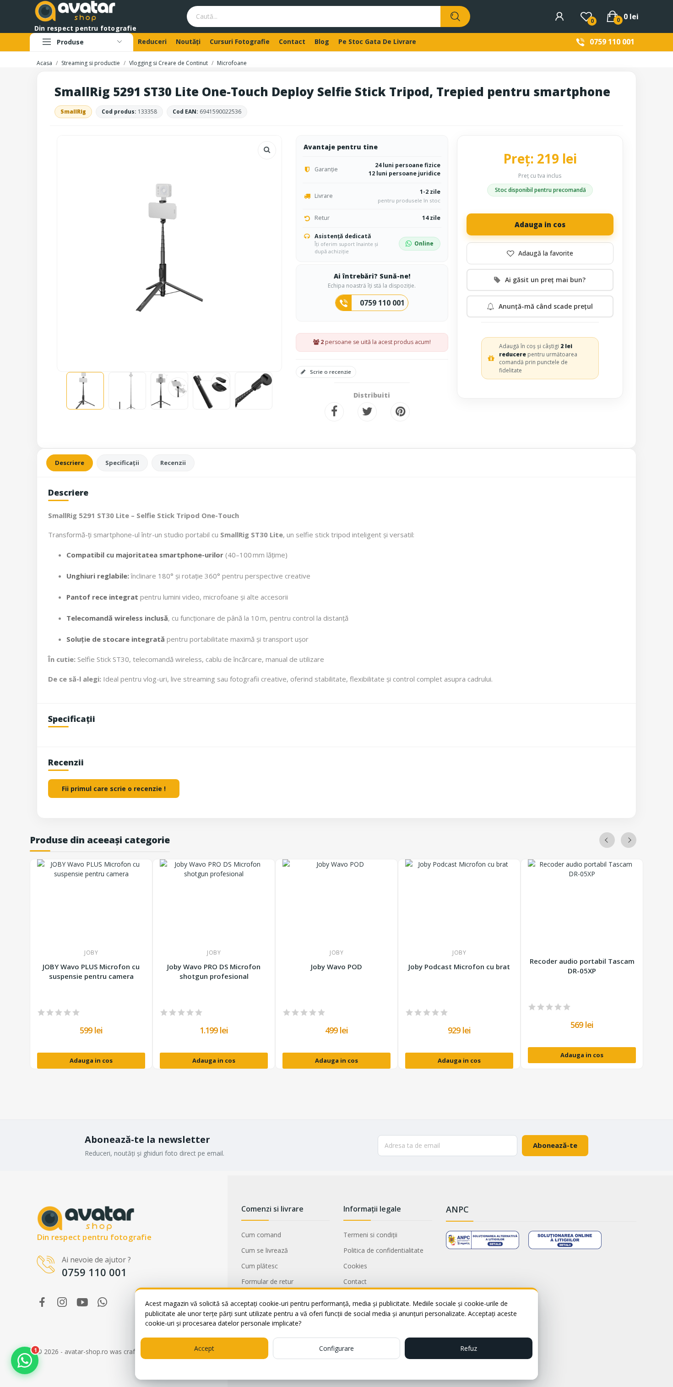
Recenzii (173, 463)
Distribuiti (334, 411)
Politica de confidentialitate (383, 1250)
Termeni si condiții (370, 1234)
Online (424, 243)
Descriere (69, 463)
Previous (79, 249)
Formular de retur (267, 1281)
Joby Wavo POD (336, 966)
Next (260, 249)
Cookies (355, 1265)
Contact (355, 1281)
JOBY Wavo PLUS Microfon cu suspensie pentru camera (91, 971)
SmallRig (73, 111)
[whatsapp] (102, 1302)
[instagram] (62, 1302)
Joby (91, 953)
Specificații (122, 463)
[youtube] (82, 1302)
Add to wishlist (540, 253)
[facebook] (42, 1302)
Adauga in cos (540, 224)
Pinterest (400, 411)
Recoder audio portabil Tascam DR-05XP (582, 965)
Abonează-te (555, 1145)
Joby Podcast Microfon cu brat (459, 966)
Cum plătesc (259, 1265)
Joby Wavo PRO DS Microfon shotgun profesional (214, 971)
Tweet (367, 411)
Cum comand (261, 1234)
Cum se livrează (264, 1250)
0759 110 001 (612, 41)
